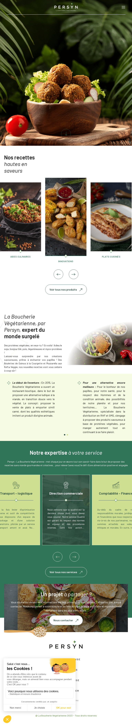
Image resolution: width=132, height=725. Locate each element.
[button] (64, 434)
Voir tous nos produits (63, 289)
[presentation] (58, 274)
